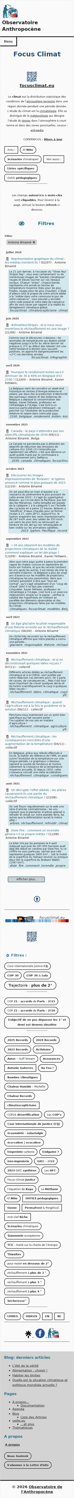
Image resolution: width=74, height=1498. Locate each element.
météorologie (39, 115)
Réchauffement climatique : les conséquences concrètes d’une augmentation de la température (31, 740)
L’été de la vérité (25, 1366)
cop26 (64, 692)
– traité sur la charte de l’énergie (32, 1244)
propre (61, 865)
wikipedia (37, 130)
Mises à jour (53, 139)
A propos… (20, 1402)
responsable (33, 644)
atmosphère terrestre (41, 101)
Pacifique (49, 530)
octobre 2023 (15, 468)
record (62, 530)
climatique (51, 692)
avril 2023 (13, 617)
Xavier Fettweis (55, 556)
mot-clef (17, 1217)
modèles (53, 609)
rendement (42, 416)
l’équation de (20, 1189)
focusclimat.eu (37, 85)
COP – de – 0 (31, 1001)
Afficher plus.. (26, 879)
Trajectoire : (30, 985)
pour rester (28, 1263)
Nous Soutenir (17, 1456)
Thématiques (22, 1428)
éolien (56, 416)
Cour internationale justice (27, 966)
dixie (13, 865)
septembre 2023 (17, 538)
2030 (15, 460)
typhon (35, 530)
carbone (20, 1151)
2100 (13, 416)
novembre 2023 (17, 424)
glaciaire (16, 644)
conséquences (61, 775)
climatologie (48, 111)
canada (26, 460)
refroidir (51, 823)
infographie (58, 357)
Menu (8, 41)
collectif (24, 667)
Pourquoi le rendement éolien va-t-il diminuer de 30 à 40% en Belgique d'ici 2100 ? (34, 376)
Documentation (33, 1405)
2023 (24, 530)
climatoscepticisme (43, 310)
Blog (15, 1414)
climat (63, 823)
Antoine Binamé (30, 332)
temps (26, 120)
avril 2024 (13, 365)
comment (32, 865)
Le (49, 1189)
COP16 (23, 1114)
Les (54, 1114)
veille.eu (18, 1421)
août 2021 (13, 783)
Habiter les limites (26, 1375)
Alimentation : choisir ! (29, 1370)
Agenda (18, 1409)
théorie (49, 644)
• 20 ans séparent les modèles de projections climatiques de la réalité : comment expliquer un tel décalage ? (32, 549)
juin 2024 (12, 318)
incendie (47, 865)
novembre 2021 (17, 653)
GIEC (21, 1170)
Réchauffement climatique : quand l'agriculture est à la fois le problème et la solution (35, 706)
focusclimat (18, 310)
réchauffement (21, 692)
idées (37, 692)
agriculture (59, 726)
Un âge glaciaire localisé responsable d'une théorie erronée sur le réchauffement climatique (36, 627)
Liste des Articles (34, 1417)
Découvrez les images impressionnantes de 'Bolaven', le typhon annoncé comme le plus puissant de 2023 (35, 479)
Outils (22, 177)
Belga (35, 438)
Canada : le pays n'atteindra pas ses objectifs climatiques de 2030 (34, 432)
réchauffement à (26, 1272)
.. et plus (27, 1424)
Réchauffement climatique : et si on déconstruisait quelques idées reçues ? (34, 661)
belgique (25, 416)
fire (21, 865)
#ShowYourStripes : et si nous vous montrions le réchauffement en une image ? (37, 326)
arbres (14, 823)
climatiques (22, 159)
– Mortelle (26, 1086)
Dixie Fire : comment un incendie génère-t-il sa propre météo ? (32, 832)
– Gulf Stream (21, 1058)
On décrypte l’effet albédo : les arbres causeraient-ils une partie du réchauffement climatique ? (35, 793)
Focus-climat (21, 1179)
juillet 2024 (13, 252)
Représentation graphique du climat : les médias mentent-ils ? (35, 260)
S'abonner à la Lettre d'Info (28, 1465)
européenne (23, 1235)
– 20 (45, 1161)
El (28, 149)
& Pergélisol (42, 1207)
